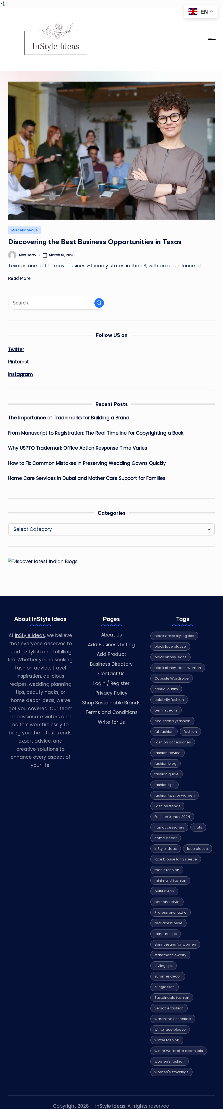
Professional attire (170, 912)
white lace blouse (170, 1029)
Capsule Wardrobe (171, 678)
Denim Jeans (166, 710)
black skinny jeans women (177, 667)
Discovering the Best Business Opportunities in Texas (95, 242)
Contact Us (111, 673)
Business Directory (111, 664)
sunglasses (164, 987)
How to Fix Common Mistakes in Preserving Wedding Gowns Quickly (87, 463)
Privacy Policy (111, 693)
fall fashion (164, 731)
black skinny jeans (170, 657)
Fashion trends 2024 (172, 816)
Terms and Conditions (111, 712)
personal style (166, 901)
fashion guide (166, 774)
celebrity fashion (169, 699)
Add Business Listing (111, 644)
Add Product (111, 654)
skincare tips (165, 933)
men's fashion (166, 869)
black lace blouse (170, 646)
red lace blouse (168, 923)
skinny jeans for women (175, 944)
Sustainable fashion (171, 997)
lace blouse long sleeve (175, 859)
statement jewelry (170, 955)
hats (198, 827)
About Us (111, 635)
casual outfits (166, 689)
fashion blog (165, 763)
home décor (165, 838)
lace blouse (197, 848)
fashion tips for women (174, 795)
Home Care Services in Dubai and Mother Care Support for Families (86, 478)
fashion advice (167, 752)
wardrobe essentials (172, 1018)
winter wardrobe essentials (178, 1050)
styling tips (163, 965)
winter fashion (166, 1040)
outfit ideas (164, 891)
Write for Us (111, 722)
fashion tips (164, 784)
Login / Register (111, 683)
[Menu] (211, 39)
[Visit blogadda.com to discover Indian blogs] (43, 561)
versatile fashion (169, 1008)
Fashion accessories (172, 742)
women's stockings (171, 1072)
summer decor (167, 976)
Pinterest (18, 361)
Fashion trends (167, 806)
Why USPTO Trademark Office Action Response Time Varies (77, 448)
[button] (99, 303)
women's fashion (169, 1061)
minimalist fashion (170, 880)
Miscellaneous (24, 230)
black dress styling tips (174, 635)
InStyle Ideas (30, 635)
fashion (190, 731)
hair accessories (169, 827)
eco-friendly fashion (172, 721)
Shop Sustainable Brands (111, 703)
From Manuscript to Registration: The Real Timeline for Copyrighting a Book (95, 433)
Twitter (16, 349)
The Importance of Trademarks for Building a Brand (68, 417)
